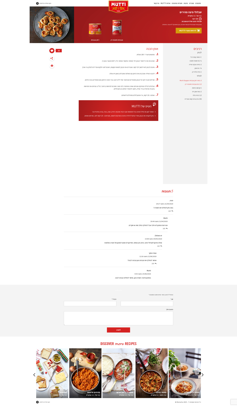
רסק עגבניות (95, 40)
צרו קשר (156, 3)
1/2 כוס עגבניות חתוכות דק (193, 84)
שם (171, 299)
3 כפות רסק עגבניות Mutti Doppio (191, 80)
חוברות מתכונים (177, 3)
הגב (169, 211)
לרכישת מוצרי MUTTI (187, 30)
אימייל (114, 299)
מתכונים (198, 3)
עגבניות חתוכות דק (117, 40)
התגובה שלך (169, 309)
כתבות (186, 3)
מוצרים (191, 3)
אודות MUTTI (165, 3)
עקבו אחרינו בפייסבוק (45, 3)
